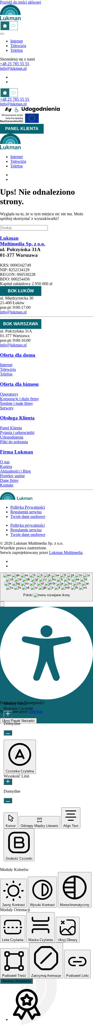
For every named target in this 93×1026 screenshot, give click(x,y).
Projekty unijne (12, 476)
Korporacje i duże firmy (19, 399)
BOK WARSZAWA (20, 324)
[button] (2, 604)
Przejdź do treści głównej (20, 2)
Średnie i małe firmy (16, 403)
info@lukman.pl (13, 68)
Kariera (6, 466)
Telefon (16, 50)
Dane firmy (9, 480)
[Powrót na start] (10, 19)
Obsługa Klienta (17, 418)
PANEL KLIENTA (21, 128)
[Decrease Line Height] (8, 800)
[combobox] (46, 587)
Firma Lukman (16, 452)
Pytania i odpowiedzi (17, 432)
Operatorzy (9, 394)
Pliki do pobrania (14, 442)
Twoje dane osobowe (27, 516)
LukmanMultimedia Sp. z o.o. (22, 240)
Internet (16, 41)
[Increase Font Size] (8, 714)
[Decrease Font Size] (8, 733)
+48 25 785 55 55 (14, 64)
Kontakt (6, 485)
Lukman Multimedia (65, 552)
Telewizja (18, 46)
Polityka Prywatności (27, 507)
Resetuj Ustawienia (16, 981)
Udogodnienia (11, 437)
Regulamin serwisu (26, 512)
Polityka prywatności (27, 525)
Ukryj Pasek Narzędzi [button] (18, 721)
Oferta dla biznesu (19, 384)
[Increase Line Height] (8, 782)
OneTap (35, 711)
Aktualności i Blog (15, 471)
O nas (5, 462)
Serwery (7, 408)
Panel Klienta (11, 428)
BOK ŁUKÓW (21, 291)
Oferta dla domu (17, 355)
